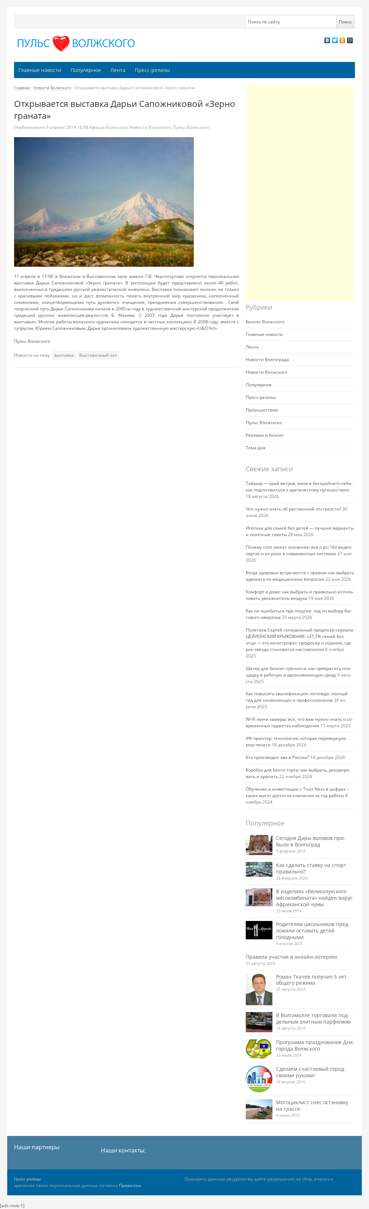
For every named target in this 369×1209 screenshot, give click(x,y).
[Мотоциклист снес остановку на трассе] (259, 1109)
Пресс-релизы (152, 70)
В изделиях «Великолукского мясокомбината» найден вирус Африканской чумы (314, 898)
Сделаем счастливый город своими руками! (310, 1072)
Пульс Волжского (191, 127)
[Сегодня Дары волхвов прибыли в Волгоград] (259, 845)
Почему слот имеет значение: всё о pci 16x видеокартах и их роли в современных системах (299, 550)
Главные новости (39, 70)
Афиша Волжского (108, 127)
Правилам (130, 1185)
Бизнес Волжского (265, 322)
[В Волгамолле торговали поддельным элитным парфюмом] (259, 1022)
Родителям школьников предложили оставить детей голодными (313, 930)
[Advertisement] (300, 193)
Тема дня (256, 448)
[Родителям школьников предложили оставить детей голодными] (259, 930)
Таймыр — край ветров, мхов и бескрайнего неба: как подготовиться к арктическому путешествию (299, 486)
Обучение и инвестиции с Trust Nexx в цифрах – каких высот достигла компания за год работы (297, 792)
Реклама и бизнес (265, 435)
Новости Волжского (52, 87)
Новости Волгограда (267, 359)
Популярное (86, 70)
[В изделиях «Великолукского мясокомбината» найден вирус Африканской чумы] (259, 897)
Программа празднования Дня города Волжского (314, 1045)
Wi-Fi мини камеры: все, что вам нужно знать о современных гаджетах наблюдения (299, 722)
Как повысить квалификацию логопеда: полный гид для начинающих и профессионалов (297, 697)
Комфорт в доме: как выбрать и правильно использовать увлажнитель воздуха (300, 595)
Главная (22, 87)
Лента (117, 70)
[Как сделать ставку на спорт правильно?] (259, 869)
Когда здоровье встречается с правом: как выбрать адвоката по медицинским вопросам (300, 576)
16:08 (67, 127)
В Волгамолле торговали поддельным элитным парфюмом (313, 1018)
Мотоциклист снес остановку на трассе (312, 1105)
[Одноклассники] (342, 40)
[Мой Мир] (350, 40)
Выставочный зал (98, 355)
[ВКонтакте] (327, 40)
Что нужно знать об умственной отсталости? (293, 509)
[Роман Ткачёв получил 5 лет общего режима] (259, 990)
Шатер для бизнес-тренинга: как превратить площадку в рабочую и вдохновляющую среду (298, 671)
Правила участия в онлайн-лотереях (291, 956)
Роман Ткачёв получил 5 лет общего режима (311, 979)
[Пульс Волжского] (77, 43)
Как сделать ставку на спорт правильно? (311, 868)
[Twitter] (335, 40)
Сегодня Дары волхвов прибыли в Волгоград (311, 841)
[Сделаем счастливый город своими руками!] (259, 1079)
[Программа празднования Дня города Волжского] (259, 1049)
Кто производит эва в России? (277, 757)
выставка (64, 355)
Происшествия (262, 410)
